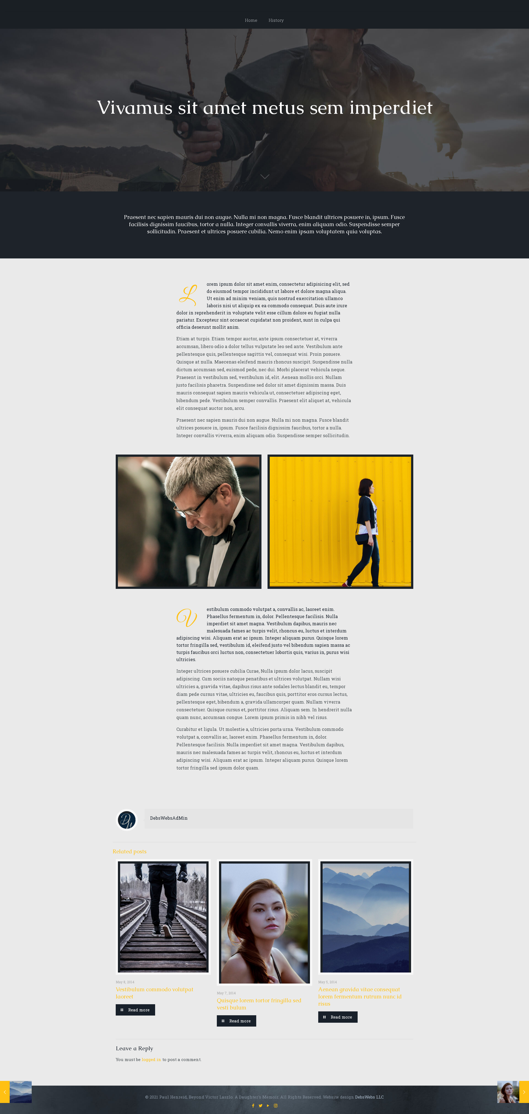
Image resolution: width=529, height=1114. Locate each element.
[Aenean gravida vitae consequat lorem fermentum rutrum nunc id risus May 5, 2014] (16, 1092)
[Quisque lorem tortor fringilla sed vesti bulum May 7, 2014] (513, 1092)
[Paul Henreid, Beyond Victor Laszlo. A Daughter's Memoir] (264, 5)
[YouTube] (268, 1105)
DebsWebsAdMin (169, 818)
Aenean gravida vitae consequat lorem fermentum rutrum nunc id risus (360, 996)
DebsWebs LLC (369, 1097)
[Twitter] (261, 1105)
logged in (151, 1059)
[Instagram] (276, 1105)
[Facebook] (253, 1105)
